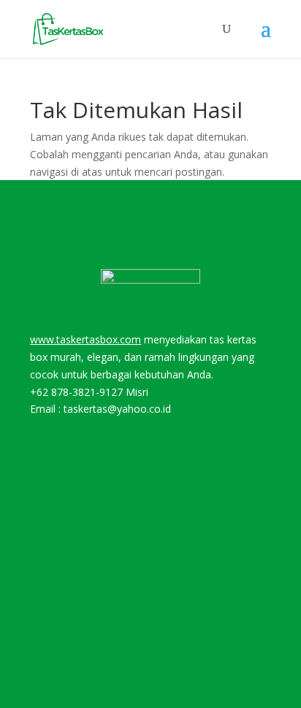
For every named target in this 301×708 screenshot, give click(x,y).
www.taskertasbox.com (85, 339)
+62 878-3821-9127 (76, 392)
